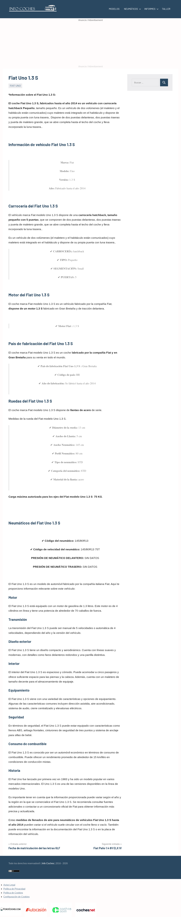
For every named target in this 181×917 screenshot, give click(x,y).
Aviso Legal (9, 885)
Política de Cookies (13, 893)
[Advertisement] (90, 43)
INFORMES (149, 8)
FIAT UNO (15, 85)
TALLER (166, 8)
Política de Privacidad (14, 889)
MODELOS (114, 8)
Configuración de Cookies (16, 897)
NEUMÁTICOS (131, 8)
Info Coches (48, 863)
